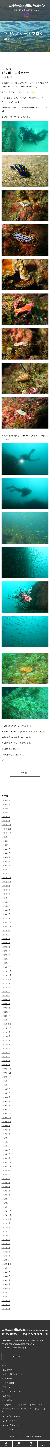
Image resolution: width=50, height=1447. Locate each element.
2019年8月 (6, 1130)
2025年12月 (6, 825)
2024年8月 (6, 890)
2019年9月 (6, 1126)
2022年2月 (6, 1012)
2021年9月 (6, 1032)
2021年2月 (6, 1061)
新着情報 (6, 1396)
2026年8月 (6, 800)
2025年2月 (6, 865)
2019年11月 (6, 1118)
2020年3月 (6, 1101)
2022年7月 (6, 992)
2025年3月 (6, 861)
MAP (31, 1445)
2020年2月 (6, 1105)
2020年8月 (6, 1085)
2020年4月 (6, 1097)
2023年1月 (6, 967)
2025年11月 (6, 829)
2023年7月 (6, 943)
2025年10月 (6, 833)
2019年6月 (6, 1138)
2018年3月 (6, 1199)
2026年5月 (6, 812)
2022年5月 (6, 1000)
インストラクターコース (12, 1425)
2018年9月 (6, 1174)
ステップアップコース (12, 1416)
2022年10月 (6, 979)
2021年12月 (6, 1020)
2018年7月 (6, 1183)
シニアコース (8, 1429)
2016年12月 (6, 1260)
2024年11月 (6, 878)
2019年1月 (6, 1158)
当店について (8, 1370)
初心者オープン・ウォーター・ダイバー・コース (22, 1405)
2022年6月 (6, 996)
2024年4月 (6, 906)
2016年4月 (6, 1292)
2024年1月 (6, 918)
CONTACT (19, 1445)
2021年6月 (6, 1044)
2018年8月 (6, 1179)
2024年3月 (6, 910)
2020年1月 (6, 1109)
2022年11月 (6, 975)
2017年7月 (6, 1231)
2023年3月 (6, 959)
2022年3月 (6, 1008)
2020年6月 (6, 1093)
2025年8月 (6, 841)
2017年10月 (6, 1219)
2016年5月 (6, 1288)
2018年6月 (6, 1187)
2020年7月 (6, 1089)
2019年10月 (6, 1122)
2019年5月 (6, 1142)
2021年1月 (6, 1065)
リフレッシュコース (11, 1421)
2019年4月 (6, 1146)
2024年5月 (6, 902)
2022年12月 (6, 971)
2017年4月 (6, 1244)
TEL (6, 1445)
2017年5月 (6, 1240)
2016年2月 (6, 1301)
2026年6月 (6, 808)
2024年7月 (6, 894)
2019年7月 (6, 1134)
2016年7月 (6, 1280)
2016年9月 (6, 1272)
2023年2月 (6, 963)
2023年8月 (6, 939)
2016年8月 (6, 1276)
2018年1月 (6, 1207)
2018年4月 (6, 1195)
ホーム (5, 1365)
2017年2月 (6, 1252)
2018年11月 (6, 1166)
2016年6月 (6, 1284)
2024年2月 (6, 914)
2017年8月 (6, 1227)
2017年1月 (6, 1256)
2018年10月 (6, 1170)
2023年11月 (6, 926)
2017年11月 (6, 1215)
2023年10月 (6, 931)
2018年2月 (6, 1203)
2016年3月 (6, 1296)
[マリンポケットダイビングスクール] (26, 7)
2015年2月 (6, 1309)
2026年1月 (6, 821)
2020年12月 (6, 1069)
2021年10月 (6, 1028)
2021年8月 (6, 1036)
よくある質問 (8, 1383)
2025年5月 (6, 853)
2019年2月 (6, 1154)
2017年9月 (6, 1223)
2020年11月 (6, 1073)
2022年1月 (6, 1016)
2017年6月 (6, 1235)
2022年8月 (6, 987)
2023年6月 (6, 947)
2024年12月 (6, 873)
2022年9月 (6, 983)
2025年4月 (6, 857)
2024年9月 (6, 886)
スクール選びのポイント (13, 1374)
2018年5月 (6, 1191)
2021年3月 (6, 1057)
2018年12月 (6, 1162)
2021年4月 (6, 1053)
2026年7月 (6, 804)
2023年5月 (6, 951)
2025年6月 (6, 849)
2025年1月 (6, 870)
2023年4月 (6, 955)
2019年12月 (6, 1113)
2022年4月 (6, 1004)
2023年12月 (6, 922)
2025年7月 (6, 845)
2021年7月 (6, 1040)
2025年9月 (6, 837)
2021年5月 (6, 1048)
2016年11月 (6, 1264)
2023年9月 (6, 935)
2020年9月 (6, 1081)
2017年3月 (6, 1248)
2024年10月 (6, 882)
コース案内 (7, 1400)
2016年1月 (6, 1305)
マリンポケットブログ (12, 1391)
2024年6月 (6, 898)
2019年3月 (6, 1150)
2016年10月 (6, 1268)
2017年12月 (6, 1211)
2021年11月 (6, 1024)
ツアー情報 (7, 1378)
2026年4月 (6, 817)
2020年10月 (6, 1077)
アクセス (6, 1387)
